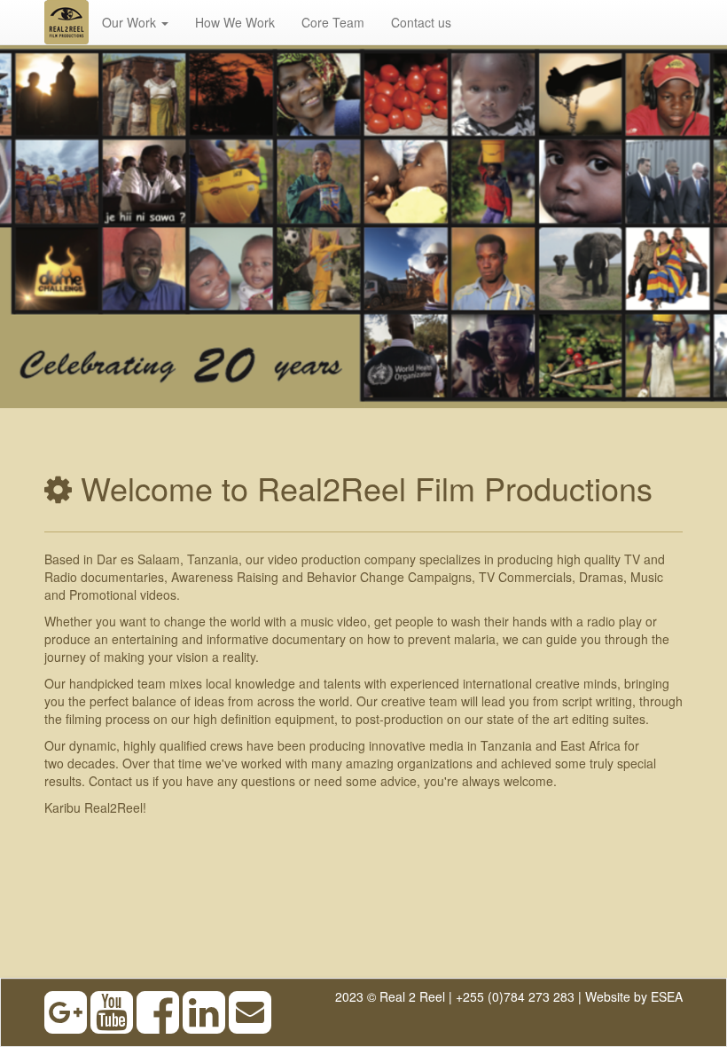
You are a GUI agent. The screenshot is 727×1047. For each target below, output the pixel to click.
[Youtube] (111, 1025)
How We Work (235, 22)
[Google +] (65, 1025)
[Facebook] (158, 1025)
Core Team (332, 22)
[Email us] (250, 1025)
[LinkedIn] (204, 1025)
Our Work (131, 22)
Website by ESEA (634, 996)
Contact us (421, 22)
